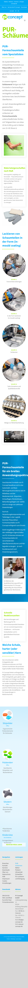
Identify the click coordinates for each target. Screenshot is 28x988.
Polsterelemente (9, 762)
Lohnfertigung (20, 879)
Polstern (18, 870)
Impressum (6, 879)
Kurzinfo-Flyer (7, 900)
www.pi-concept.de (19, 925)
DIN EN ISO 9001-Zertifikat (7, 897)
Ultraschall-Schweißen (19, 873)
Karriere (5, 868)
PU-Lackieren (19, 876)
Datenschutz (6, 874)
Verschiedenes (9, 831)
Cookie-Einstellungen (6, 882)
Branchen (5, 863)
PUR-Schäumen (18, 864)
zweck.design (18, 939)
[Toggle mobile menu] (25, 20)
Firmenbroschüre (8, 902)
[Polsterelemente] (7, 754)
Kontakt (5, 866)
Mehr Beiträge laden (14, 845)
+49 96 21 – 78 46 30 (20, 912)
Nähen (17, 868)
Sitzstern (8, 801)
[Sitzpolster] (7, 715)
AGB (3, 876)
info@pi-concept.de (19, 921)
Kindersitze (7, 835)
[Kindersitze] (7, 830)
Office (7, 716)
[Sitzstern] (7, 793)
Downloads (6, 870)
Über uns (5, 872)
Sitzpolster (7, 723)
